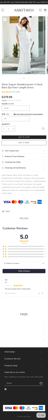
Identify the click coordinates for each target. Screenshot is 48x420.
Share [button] (7, 211)
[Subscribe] (41, 383)
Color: (8, 104)
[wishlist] (43, 128)
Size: (22, 114)
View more (24, 218)
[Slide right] (28, 78)
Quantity (6, 124)
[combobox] (43, 263)
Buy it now (24, 143)
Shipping (4, 100)
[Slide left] (19, 78)
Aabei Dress (27, 416)
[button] (2, 10)
